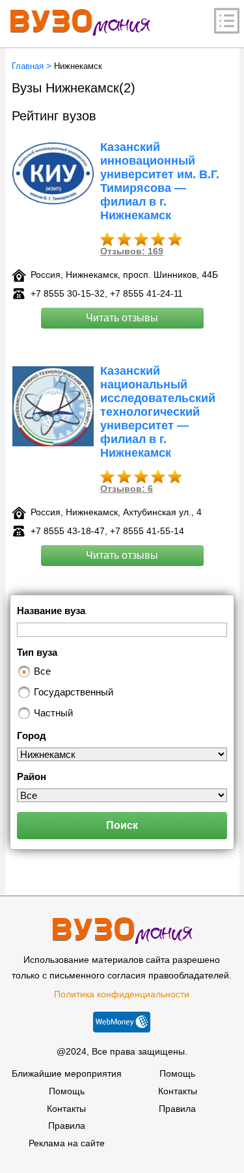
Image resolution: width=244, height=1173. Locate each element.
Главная (28, 66)
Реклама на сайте (67, 1143)
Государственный (73, 691)
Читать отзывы (122, 317)
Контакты (66, 1108)
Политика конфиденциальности (121, 994)
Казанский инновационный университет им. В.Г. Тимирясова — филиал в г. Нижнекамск (159, 181)
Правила (66, 1125)
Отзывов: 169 (131, 251)
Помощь (67, 1091)
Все (42, 671)
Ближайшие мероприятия (67, 1073)
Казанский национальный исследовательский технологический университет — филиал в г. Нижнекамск (157, 411)
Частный (53, 712)
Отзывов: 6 (126, 488)
